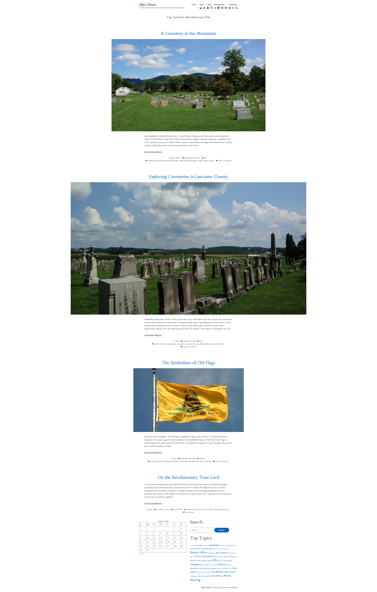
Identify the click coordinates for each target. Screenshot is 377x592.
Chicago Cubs (230, 545)
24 (148, 546)
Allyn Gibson (147, 4)
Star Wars (198, 572)
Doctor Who (178, 509)
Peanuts (206, 565)
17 (148, 542)
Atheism (200, 545)
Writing (195, 580)
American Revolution (194, 509)
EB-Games (221, 553)
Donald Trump (211, 553)
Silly (226, 568)
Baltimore (206, 545)
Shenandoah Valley (170, 161)
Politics (221, 564)
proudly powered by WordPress (225, 587)
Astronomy (193, 545)
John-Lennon (202, 561)
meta (201, 565)
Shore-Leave (220, 568)
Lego (209, 561)
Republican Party (196, 568)
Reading (228, 565)
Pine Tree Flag (181, 461)
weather (208, 576)
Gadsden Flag (169, 461)
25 (155, 546)
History (202, 459)
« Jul (141, 554)
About (201, 4)
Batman (220, 545)
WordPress (233, 4)
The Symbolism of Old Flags (188, 362)
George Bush (208, 556)
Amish (156, 344)
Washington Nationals (197, 576)
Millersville (204, 344)
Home (194, 4)
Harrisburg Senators (230, 556)
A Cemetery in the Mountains (188, 33)
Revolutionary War (154, 161)
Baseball (214, 545)
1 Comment (189, 512)
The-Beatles (216, 572)
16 (141, 542)
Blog (209, 4)
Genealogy (171, 344)
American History (156, 461)
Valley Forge (203, 161)
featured (198, 556)
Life (205, 158)
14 (175, 537)
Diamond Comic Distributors (221, 549)
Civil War (163, 344)
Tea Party (208, 461)
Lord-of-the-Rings (224, 561)
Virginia (211, 161)
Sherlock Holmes (210, 568)
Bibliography (219, 4)
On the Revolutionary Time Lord (188, 477)
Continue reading (158, 151)
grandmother (219, 556)
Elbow (229, 553)
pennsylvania (213, 565)
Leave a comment (225, 161)
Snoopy (230, 568)
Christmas (195, 548)
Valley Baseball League (188, 161)
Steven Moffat (206, 572)
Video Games (230, 572)
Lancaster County (192, 344)
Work (227, 575)
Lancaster (180, 344)
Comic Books (206, 549)
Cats (224, 545)
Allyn (177, 341)
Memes (194, 564)
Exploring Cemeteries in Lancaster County (188, 176)
